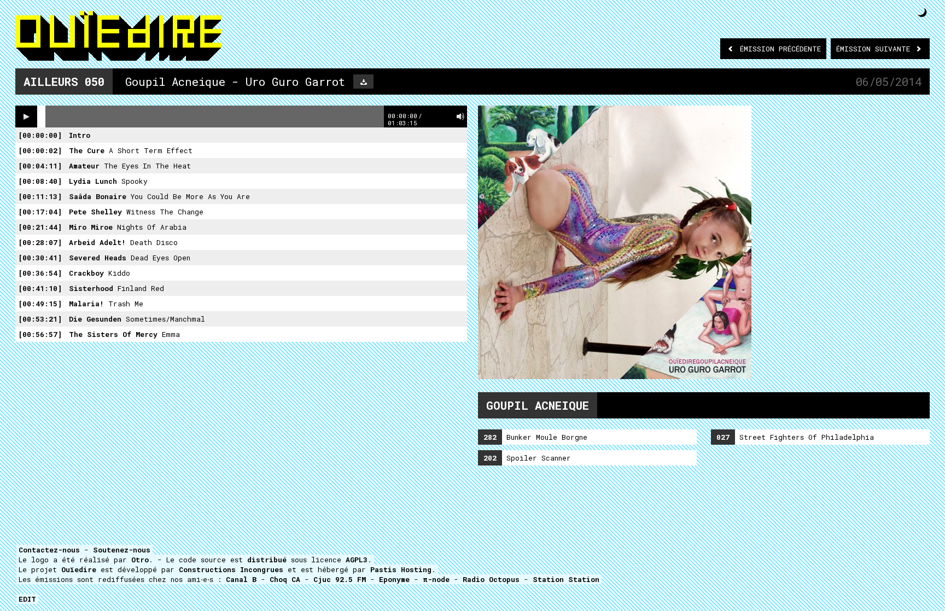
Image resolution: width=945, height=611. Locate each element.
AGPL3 (357, 560)
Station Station (566, 579)
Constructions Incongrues (231, 569)
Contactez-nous (49, 550)
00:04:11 (39, 166)
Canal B (241, 579)
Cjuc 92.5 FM (339, 579)
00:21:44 (39, 227)
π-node (436, 579)
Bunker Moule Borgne (535, 437)
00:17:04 (39, 212)
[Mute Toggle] (460, 116)
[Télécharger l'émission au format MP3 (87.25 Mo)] (363, 81)
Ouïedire (78, 569)
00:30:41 (39, 258)
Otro (140, 560)
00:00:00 (39, 135)
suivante (875, 49)
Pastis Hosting (400, 569)
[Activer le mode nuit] (922, 12)
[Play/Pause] (26, 116)
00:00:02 (39, 150)
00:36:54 (39, 273)
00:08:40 (39, 181)
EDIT (27, 599)
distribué (267, 560)
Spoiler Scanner (527, 458)
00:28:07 (39, 242)
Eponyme (394, 579)
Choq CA (285, 579)
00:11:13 (39, 196)
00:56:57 (39, 334)
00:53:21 (39, 319)
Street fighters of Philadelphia (795, 437)
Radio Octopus (491, 579)
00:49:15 (39, 304)
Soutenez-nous (121, 550)
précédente (780, 49)
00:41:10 (39, 288)
